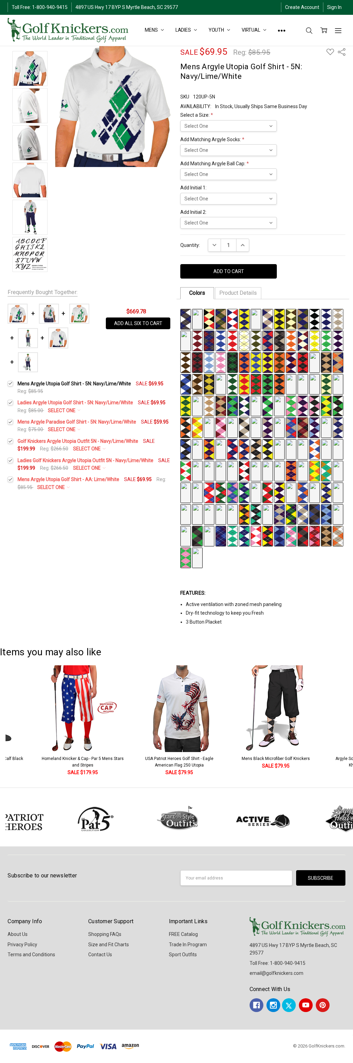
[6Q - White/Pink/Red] (256, 535)
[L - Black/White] (315, 318)
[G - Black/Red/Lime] (256, 318)
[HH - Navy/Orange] (244, 362)
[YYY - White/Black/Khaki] (256, 427)
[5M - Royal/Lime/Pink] (233, 492)
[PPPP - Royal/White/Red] (291, 448)
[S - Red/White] (233, 340)
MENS (152, 30)
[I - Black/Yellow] (279, 318)
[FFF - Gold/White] (197, 405)
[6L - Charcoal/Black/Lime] (197, 535)
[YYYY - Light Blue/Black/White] (233, 470)
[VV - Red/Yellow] (244, 383)
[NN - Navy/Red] (315, 362)
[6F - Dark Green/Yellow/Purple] (291, 514)
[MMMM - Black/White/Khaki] (256, 448)
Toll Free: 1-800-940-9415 (40, 7)
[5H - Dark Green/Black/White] (338, 470)
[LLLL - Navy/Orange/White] (244, 448)
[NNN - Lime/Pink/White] (291, 405)
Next (346, 720)
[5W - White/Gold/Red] (186, 514)
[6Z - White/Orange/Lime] (197, 557)
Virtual (251, 30)
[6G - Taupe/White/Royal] (303, 514)
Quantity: (190, 245)
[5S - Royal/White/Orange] (303, 492)
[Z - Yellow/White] (315, 340)
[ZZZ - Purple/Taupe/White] (268, 427)
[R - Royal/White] (221, 340)
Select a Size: (196, 115)
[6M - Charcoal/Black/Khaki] (209, 535)
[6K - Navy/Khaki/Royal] (186, 535)
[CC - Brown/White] (186, 362)
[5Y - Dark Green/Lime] (209, 514)
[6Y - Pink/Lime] (186, 557)
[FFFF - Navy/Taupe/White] (338, 427)
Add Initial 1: (193, 187)
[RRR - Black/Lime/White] (338, 405)
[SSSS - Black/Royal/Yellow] (326, 448)
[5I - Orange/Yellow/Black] (186, 492)
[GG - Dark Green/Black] (233, 362)
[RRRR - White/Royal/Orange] (315, 448)
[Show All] (281, 30)
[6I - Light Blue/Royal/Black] (326, 514)
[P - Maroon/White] (197, 340)
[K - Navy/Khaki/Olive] (303, 318)
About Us (18, 934)
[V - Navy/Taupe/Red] (268, 340)
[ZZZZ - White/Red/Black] (244, 470)
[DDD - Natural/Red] (338, 383)
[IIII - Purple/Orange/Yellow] (209, 448)
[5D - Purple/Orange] (291, 470)
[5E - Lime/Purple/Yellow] (303, 470)
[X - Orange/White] (291, 340)
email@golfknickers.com (276, 973)
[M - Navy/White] (326, 318)
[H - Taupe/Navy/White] (268, 318)
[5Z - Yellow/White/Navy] (221, 514)
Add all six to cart (138, 323)
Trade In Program (188, 944)
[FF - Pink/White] (221, 362)
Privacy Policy (22, 944)
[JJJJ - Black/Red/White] (221, 448)
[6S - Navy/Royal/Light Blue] (279, 535)
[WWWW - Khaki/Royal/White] (209, 470)
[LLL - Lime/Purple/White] (268, 405)
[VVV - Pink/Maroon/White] (221, 427)
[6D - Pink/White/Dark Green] (268, 514)
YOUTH (217, 30)
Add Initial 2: (193, 212)
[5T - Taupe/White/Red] (315, 492)
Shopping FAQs (104, 934)
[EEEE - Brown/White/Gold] (326, 427)
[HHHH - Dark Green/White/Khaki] (197, 448)
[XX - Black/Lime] (268, 383)
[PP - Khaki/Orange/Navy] (338, 362)
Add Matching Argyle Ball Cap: (214, 163)
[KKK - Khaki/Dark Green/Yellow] (256, 405)
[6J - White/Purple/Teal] (338, 514)
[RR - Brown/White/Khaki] (197, 383)
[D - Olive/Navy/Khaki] (221, 318)
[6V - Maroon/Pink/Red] (315, 535)
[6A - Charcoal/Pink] (233, 514)
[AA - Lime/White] (326, 340)
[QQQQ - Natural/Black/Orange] (303, 448)
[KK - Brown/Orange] (279, 362)
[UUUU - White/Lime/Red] (186, 470)
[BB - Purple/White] (338, 340)
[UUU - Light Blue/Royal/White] (209, 427)
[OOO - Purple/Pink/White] (303, 405)
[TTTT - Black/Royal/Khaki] (338, 448)
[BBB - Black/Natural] (315, 383)
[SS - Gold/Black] (209, 383)
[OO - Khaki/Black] (326, 362)
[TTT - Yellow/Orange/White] (197, 427)
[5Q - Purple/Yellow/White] (279, 492)
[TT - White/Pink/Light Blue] (221, 383)
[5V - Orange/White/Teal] (338, 492)
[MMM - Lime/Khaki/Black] (279, 405)
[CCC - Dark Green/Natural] (326, 383)
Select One (62, 410)
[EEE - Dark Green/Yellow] (186, 405)
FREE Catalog (183, 934)
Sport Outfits (183, 954)
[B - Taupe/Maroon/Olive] (197, 318)
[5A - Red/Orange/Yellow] (256, 470)
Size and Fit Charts (108, 944)
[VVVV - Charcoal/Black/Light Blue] (197, 470)
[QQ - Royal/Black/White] (186, 383)
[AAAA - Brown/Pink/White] (279, 427)
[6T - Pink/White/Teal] (291, 535)
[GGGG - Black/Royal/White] (186, 448)
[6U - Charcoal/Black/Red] (303, 535)
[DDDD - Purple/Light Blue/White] (315, 427)
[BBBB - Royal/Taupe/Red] (291, 427)
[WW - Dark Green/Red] (256, 383)
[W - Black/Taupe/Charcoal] (279, 340)
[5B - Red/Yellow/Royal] (268, 470)
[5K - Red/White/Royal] (209, 492)
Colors (197, 293)
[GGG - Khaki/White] (209, 405)
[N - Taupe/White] (338, 318)
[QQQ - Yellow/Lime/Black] (326, 405)
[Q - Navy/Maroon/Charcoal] (209, 340)
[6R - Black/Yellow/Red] (268, 535)
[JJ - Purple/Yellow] (268, 362)
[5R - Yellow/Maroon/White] (291, 492)
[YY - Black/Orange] (279, 383)
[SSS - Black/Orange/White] (186, 427)
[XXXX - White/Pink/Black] (221, 470)
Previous (12, 720)
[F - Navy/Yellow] (244, 318)
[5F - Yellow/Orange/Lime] (315, 470)
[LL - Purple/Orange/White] (291, 362)
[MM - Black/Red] (303, 362)
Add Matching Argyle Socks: (212, 139)
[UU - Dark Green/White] (233, 383)
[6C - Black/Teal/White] (256, 514)
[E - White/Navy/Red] (233, 318)
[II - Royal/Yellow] (256, 362)
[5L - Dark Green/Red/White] (221, 492)
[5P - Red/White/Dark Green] (268, 492)
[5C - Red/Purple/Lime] (279, 470)
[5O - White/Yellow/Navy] (256, 492)
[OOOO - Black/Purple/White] (279, 448)
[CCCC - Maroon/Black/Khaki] (303, 427)
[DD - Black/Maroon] (197, 362)
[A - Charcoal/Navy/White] (186, 318)
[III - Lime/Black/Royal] (233, 405)
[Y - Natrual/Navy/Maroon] (303, 340)
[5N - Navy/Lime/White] (244, 492)
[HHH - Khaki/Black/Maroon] (221, 405)
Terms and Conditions (31, 954)
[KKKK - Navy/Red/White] (233, 448)
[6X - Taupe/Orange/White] (338, 535)
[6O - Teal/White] (233, 535)
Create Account (302, 7)
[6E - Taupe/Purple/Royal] (279, 514)
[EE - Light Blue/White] (209, 362)
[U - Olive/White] (256, 340)
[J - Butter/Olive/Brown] (291, 318)
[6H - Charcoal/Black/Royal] (315, 514)
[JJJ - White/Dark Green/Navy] (244, 405)
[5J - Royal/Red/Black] (197, 492)
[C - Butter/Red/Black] (209, 318)
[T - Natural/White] (244, 340)
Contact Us (100, 954)
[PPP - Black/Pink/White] (315, 405)
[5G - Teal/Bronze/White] (326, 470)
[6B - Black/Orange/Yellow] (244, 514)
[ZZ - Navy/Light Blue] (291, 383)
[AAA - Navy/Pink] (303, 383)
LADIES (183, 30)
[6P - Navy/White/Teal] (244, 535)
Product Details (238, 293)
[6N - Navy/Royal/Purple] (221, 535)
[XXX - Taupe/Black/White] (244, 427)
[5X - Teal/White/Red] (197, 514)
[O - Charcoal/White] (186, 340)
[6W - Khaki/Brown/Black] (326, 535)
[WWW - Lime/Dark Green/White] (233, 427)
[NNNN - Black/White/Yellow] (268, 448)
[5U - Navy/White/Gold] (326, 492)
